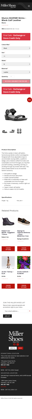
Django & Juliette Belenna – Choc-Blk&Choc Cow (23, 233)
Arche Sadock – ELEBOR (23, 272)
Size (3, 52)
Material (4, 68)
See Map (3, 367)
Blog (20, 348)
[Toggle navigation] (29, 6)
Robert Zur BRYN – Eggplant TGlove (8, 232)
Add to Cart (16, 81)
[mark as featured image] (5, 131)
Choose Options (8, 248)
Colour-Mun (5, 44)
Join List (7, 316)
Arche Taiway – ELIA (8, 272)
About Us (12, 348)
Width (4, 60)
